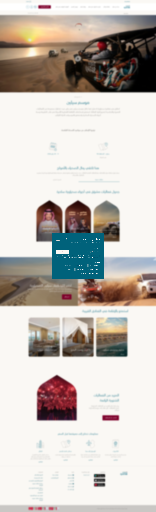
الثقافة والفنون (93, 265)
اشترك (62, 252)
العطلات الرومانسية (92, 269)
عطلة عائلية (67, 265)
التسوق (82, 273)
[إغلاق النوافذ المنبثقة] (54, 235)
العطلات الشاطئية (93, 273)
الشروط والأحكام (69, 256)
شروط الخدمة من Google (69, 257)
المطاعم (69, 269)
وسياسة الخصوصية (80, 257)
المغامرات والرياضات (79, 265)
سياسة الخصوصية (78, 256)
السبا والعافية (80, 269)
